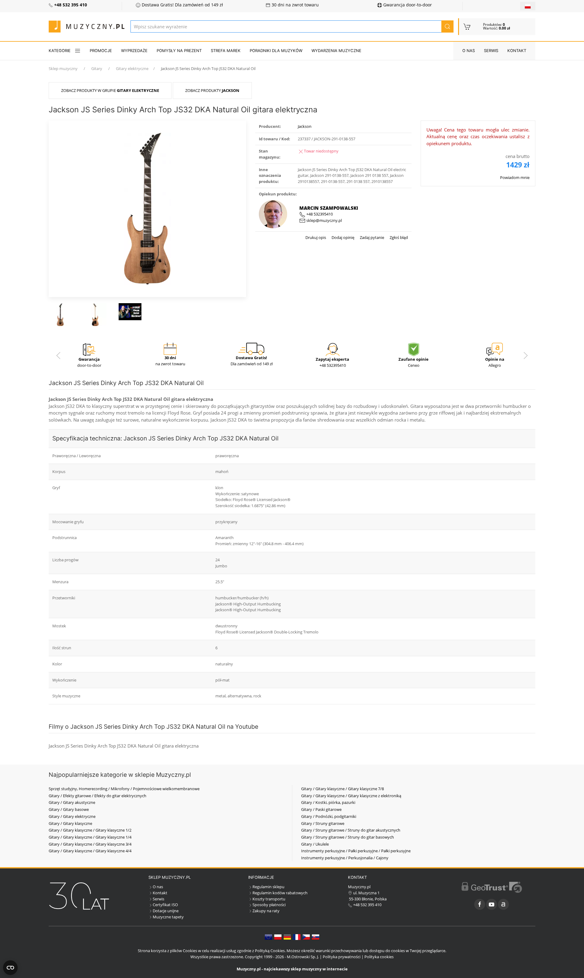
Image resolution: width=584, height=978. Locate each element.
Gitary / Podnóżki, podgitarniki (328, 816)
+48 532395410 (319, 214)
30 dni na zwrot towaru (294, 5)
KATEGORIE (60, 50)
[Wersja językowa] (527, 6)
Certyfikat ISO (165, 904)
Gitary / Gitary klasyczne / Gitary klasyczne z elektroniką (351, 795)
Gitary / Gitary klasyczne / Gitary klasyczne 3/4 (90, 844)
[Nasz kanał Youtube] (491, 904)
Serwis (491, 50)
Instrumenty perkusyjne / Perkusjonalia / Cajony (344, 858)
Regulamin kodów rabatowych (280, 893)
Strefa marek (226, 50)
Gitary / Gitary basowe (69, 809)
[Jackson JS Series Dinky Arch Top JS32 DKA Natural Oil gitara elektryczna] (147, 208)
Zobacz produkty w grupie (110, 90)
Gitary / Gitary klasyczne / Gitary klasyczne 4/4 (90, 851)
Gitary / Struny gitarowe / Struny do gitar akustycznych (350, 830)
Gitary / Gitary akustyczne (72, 802)
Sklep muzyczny (63, 68)
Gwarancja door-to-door (407, 5)
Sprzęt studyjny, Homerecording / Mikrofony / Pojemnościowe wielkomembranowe (124, 788)
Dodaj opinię (342, 237)
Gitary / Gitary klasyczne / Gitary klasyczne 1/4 (90, 837)
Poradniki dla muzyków (276, 50)
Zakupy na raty (266, 910)
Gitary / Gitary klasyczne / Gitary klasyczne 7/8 (342, 788)
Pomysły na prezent (179, 50)
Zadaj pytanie (371, 237)
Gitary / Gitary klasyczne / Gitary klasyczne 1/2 (90, 830)
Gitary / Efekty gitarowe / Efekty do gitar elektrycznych (97, 795)
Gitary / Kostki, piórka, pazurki (328, 802)
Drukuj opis (315, 237)
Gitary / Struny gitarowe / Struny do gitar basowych (347, 837)
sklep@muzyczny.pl (323, 220)
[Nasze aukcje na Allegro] (503, 904)
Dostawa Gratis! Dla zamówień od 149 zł (182, 5)
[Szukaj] (447, 26)
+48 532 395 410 (366, 904)
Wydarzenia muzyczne (336, 50)
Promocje (101, 50)
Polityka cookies (379, 956)
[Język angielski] (268, 936)
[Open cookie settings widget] (10, 967)
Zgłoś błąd (398, 237)
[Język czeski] (306, 936)
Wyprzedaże (134, 50)
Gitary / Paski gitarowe (321, 809)
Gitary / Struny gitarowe (322, 823)
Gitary (96, 68)
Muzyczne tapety (168, 917)
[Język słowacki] (315, 936)
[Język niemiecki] (287, 936)
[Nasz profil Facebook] (479, 904)
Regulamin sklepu (268, 886)
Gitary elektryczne (132, 68)
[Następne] (525, 355)
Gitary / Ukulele (315, 844)
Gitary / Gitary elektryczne (72, 816)
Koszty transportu (268, 899)
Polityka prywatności (341, 956)
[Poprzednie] (58, 355)
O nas (468, 50)
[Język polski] (278, 936)
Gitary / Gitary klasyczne (70, 823)
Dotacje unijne (166, 910)
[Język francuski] (297, 936)
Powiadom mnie (515, 177)
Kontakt (516, 50)
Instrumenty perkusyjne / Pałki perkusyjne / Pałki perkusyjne (356, 851)
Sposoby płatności (269, 904)
